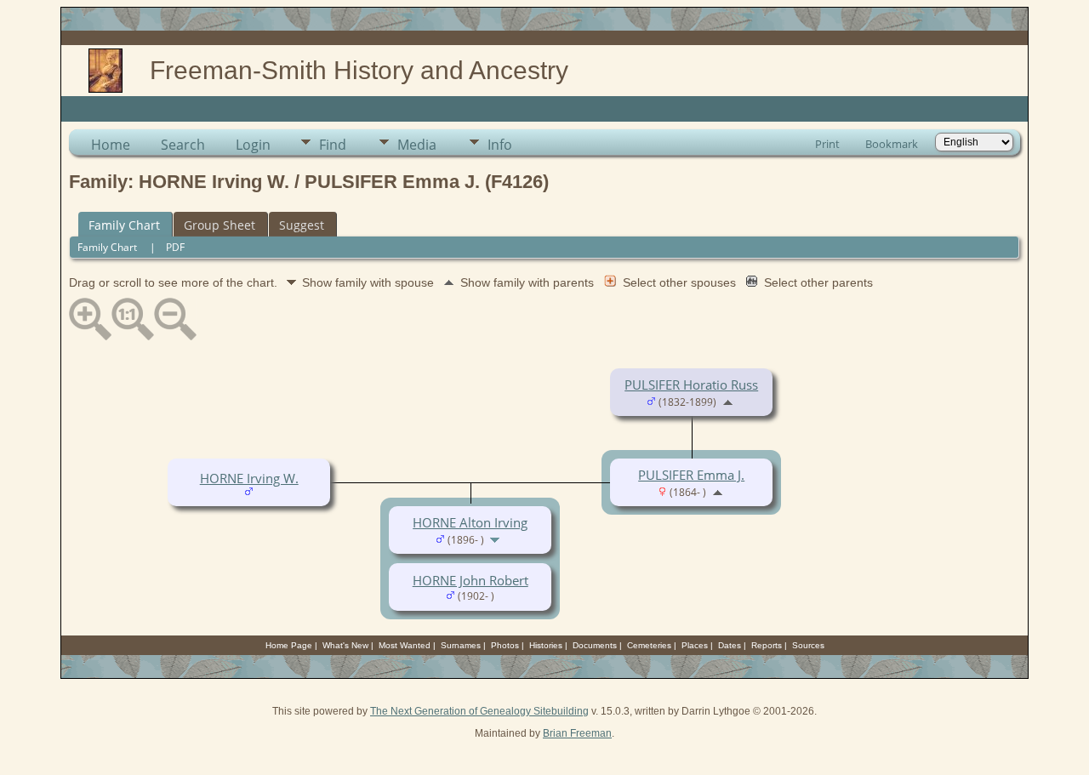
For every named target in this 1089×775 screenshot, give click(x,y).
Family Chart (124, 225)
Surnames (461, 645)
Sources (808, 645)
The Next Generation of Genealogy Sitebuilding (479, 711)
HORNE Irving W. (249, 478)
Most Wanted (404, 645)
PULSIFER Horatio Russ (691, 384)
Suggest (301, 225)
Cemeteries (649, 645)
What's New (345, 645)
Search (183, 144)
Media (416, 144)
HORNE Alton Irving (470, 522)
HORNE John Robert (470, 580)
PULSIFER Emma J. (691, 474)
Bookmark (891, 143)
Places (694, 645)
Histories (545, 645)
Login (253, 144)
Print (827, 143)
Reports (766, 645)
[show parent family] (728, 400)
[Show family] (496, 538)
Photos (505, 645)
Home (110, 144)
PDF (175, 247)
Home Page (288, 645)
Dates (729, 645)
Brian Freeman (577, 733)
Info (499, 144)
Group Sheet (219, 225)
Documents (595, 645)
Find (332, 144)
